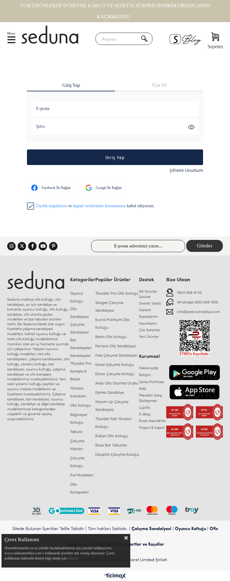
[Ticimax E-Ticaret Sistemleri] (115, 576)
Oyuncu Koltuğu (190, 528)
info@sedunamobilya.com (198, 311)
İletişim (145, 374)
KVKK (142, 388)
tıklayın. (73, 558)
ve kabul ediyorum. (95, 206)
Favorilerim (148, 323)
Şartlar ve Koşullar (145, 544)
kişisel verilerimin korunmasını (99, 206)
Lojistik (144, 407)
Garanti (145, 309)
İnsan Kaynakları (152, 420)
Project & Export (152, 427)
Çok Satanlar (149, 329)
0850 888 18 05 (189, 292)
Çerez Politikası (151, 381)
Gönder (205, 246)
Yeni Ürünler (149, 336)
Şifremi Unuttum (186, 170)
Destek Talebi (150, 303)
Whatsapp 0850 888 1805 (197, 301)
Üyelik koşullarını (51, 206)
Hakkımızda (148, 367)
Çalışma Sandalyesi (151, 528)
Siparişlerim (148, 316)
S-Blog (144, 413)
